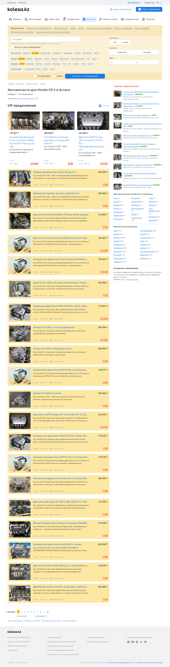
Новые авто (54, 19)
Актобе (116, 201)
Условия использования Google (149, 662)
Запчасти (20, 84)
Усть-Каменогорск (154, 209)
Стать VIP (105, 106)
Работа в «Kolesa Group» (17, 646)
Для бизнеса (133, 2)
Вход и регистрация (122, 9)
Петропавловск (137, 208)
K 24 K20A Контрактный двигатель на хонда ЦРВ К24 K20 (56, 140)
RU (158, 2)
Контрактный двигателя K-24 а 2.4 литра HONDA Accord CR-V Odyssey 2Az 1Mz (22, 142)
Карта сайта (12, 650)
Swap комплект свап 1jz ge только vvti (137, 165)
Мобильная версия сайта (97, 641)
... (43, 612)
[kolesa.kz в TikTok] (141, 641)
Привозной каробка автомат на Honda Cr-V (56, 193)
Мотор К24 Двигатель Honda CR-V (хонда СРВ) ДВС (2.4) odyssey (66, 523)
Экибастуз (153, 220)
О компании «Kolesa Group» (19, 637)
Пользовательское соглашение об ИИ (63, 654)
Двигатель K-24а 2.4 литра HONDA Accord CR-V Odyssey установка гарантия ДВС (75, 238)
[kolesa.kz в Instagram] (128, 641)
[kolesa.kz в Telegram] (137, 641)
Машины (17, 19)
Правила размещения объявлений (61, 641)
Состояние (113, 38)
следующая (39, 616)
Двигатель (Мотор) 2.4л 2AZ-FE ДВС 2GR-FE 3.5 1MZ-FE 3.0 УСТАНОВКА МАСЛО (74, 501)
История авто (73, 19)
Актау (116, 198)
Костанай (135, 198)
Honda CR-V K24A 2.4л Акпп (47, 393)
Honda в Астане (69, 621)
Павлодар (135, 205)
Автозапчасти (32, 84)
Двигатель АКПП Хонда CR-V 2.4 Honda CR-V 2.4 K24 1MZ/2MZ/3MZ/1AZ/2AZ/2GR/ (91, 143)
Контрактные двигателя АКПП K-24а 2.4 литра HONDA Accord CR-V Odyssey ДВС (75, 369)
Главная (11, 84)
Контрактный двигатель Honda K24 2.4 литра (57, 544)
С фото (59, 76)
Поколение (16, 69)
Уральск (152, 205)
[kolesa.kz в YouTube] (132, 641)
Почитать (150, 19)
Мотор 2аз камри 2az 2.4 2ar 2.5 (135, 155)
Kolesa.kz (12, 2)
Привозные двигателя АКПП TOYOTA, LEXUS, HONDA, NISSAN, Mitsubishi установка (77, 306)
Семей (134, 214)
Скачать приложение (96, 637)
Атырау (117, 208)
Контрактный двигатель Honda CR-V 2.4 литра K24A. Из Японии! (67, 478)
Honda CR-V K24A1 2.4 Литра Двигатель (54, 327)
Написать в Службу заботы (19, 641)
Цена (111, 58)
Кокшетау (118, 219)
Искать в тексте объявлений (27, 47)
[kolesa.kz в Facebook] (145, 641)
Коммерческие (132, 19)
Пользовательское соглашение (60, 646)
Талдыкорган (136, 218)
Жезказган (118, 212)
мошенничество (132, 279)
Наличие (112, 48)
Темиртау (153, 201)
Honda (42, 84)
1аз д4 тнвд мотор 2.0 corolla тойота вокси (139, 173)
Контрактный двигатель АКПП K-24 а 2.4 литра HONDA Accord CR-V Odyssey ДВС (75, 457)
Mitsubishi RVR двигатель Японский (136, 185)
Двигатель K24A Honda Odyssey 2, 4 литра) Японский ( (62, 565)
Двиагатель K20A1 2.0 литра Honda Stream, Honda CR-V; (62, 282)
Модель (14, 63)
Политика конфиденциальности (60, 650)
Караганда (118, 215)
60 (48, 612)
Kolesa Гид (149, 2)
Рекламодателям (54, 637)
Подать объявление (151, 9)
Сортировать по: (14, 98)
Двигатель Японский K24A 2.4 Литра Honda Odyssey (61, 214)
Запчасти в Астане (32, 621)
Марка (14, 58)
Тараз (151, 198)
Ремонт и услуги (110, 19)
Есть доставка (44, 76)
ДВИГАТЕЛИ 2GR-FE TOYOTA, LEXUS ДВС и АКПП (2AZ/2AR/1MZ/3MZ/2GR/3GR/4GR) (76, 586)
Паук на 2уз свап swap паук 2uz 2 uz (137, 135)
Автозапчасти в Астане (51, 621)
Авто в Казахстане (15, 621)
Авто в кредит (35, 19)
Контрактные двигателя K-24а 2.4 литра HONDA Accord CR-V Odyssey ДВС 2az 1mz (76, 259)
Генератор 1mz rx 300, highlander (136, 115)
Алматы (117, 205)
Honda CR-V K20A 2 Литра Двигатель (52, 348)
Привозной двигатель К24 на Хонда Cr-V (54, 172)
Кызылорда (136, 201)
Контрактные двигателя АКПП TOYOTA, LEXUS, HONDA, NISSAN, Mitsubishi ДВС (74, 435)
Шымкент (153, 217)
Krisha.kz (22, 2)
